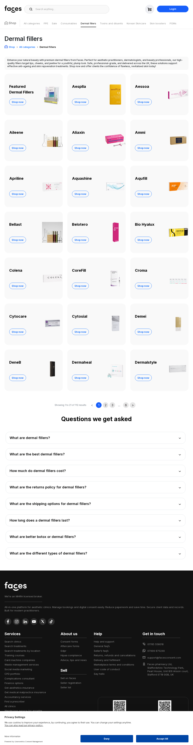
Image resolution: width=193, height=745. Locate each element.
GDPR (63, 650)
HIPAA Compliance (71, 655)
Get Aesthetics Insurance (19, 687)
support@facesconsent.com (164, 657)
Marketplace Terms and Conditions (114, 664)
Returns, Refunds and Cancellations (115, 655)
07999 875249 (156, 650)
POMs (173, 23)
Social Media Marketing (18, 669)
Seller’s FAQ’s (101, 650)
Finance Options (14, 683)
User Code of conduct (107, 669)
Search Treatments (15, 646)
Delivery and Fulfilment (107, 660)
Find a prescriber (15, 701)
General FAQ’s (102, 646)
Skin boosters (158, 23)
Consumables (69, 23)
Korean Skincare (136, 23)
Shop (12, 46)
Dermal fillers (88, 23)
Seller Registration (71, 682)
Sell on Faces (68, 678)
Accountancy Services (18, 696)
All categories (32, 23)
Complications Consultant (19, 678)
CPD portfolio (12, 673)
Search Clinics (13, 641)
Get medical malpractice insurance (25, 692)
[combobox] (71, 9)
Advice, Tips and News (74, 660)
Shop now (18, 101)
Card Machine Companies (20, 660)
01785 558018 (155, 644)
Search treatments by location (22, 650)
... (119, 405)
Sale (54, 23)
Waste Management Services (22, 664)
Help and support (104, 641)
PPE (46, 23)
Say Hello (99, 673)
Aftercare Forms (70, 646)
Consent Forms (69, 641)
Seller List (66, 687)
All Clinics (10, 706)
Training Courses (15, 655)
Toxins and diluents (111, 23)
